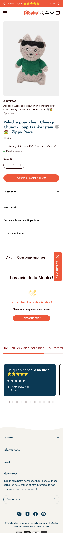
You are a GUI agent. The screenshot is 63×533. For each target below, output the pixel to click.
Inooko (8, 462)
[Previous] (4, 3)
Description (10, 191)
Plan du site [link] (43, 526)
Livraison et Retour (14, 233)
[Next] (58, 3)
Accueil (7, 106)
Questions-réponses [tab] (31, 257)
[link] (19, 514)
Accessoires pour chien (26, 106)
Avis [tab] (9, 257)
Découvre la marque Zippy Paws (21, 220)
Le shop (8, 437)
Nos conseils (11, 207)
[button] (41, 12)
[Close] (57, 256)
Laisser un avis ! (32, 318)
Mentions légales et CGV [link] (25, 526)
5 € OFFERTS (57, 269)
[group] (31, 3)
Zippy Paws (10, 101)
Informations (12, 450)
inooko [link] (14, 523)
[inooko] (31, 12)
